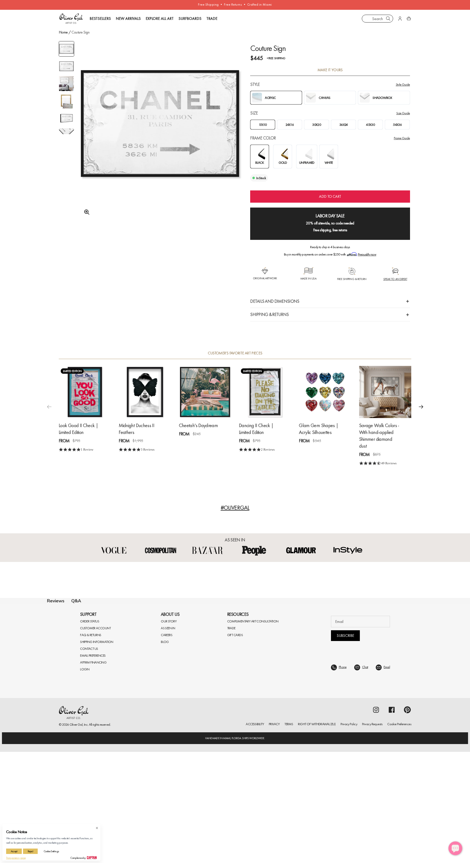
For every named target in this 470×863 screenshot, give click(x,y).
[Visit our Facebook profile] (392, 828)
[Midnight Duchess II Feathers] (145, 392)
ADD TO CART (330, 196)
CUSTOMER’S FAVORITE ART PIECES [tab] (235, 353)
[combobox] (377, 19)
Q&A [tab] (76, 601)
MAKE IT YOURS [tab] (330, 70)
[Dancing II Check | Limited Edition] (265, 392)
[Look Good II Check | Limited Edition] (85, 392)
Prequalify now (367, 254)
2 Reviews (268, 449)
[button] (421, 406)
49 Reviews (389, 463)
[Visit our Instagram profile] (376, 828)
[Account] (400, 18)
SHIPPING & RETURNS (269, 314)
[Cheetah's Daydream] (205, 392)
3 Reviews (147, 449)
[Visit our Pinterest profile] (407, 828)
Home (63, 32)
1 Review (87, 449)
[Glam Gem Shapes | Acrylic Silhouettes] (325, 392)
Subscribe (345, 753)
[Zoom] (85, 212)
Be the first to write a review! (235, 700)
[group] (160, 136)
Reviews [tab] (55, 601)
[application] (455, 848)
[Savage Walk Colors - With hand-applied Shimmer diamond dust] (385, 392)
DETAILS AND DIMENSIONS (274, 301)
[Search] (388, 18)
